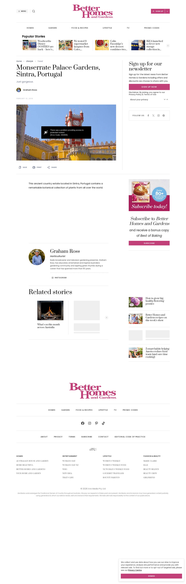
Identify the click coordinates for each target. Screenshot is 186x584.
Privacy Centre (135, 570)
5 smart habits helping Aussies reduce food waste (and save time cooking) (157, 353)
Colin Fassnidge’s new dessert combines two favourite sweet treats (118, 45)
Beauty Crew (150, 473)
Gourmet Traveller (113, 473)
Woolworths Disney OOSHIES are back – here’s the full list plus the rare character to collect (46, 45)
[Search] (33, 11)
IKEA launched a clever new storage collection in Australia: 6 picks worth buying (154, 45)
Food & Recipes (79, 28)
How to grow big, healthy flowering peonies (155, 301)
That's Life (68, 478)
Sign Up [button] (159, 11)
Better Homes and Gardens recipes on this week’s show (156, 318)
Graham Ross (30, 90)
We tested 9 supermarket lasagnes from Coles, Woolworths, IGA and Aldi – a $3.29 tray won (82, 45)
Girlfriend (149, 478)
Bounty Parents (111, 478)
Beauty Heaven (151, 469)
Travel (40, 61)
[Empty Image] (136, 335)
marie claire (150, 461)
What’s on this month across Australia (48, 326)
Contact (103, 437)
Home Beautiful (24, 465)
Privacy (58, 437)
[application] (66, 133)
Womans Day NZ (70, 465)
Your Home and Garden (28, 473)
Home (19, 61)
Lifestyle (107, 28)
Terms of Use (150, 94)
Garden (52, 28)
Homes (30, 28)
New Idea (67, 473)
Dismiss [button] (151, 576)
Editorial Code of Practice (130, 437)
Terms (72, 437)
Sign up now (149, 86)
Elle (145, 465)
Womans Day (69, 461)
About (44, 437)
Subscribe (86, 437)
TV (128, 28)
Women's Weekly (111, 461)
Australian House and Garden (32, 461)
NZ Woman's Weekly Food (116, 469)
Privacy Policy (135, 94)
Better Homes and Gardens (30, 469)
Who (65, 469)
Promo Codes (151, 28)
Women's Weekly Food (114, 465)
